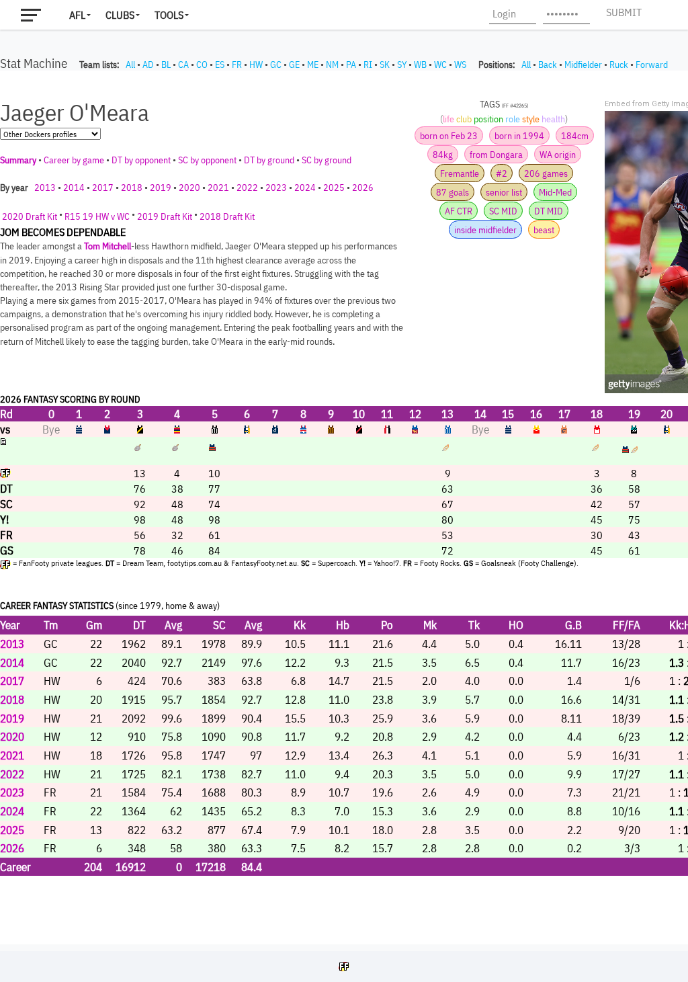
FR (237, 64)
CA (183, 64)
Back (547, 64)
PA (351, 64)
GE (294, 64)
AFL (77, 15)
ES (219, 64)
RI (367, 64)
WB (420, 64)
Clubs (119, 15)
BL (166, 64)
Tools (169, 15)
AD (148, 64)
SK (385, 64)
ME (312, 64)
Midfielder (583, 64)
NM (332, 64)
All (130, 64)
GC (276, 64)
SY (401, 64)
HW (256, 64)
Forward (652, 64)
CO (202, 64)
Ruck (618, 64)
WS (460, 64)
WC (440, 64)
